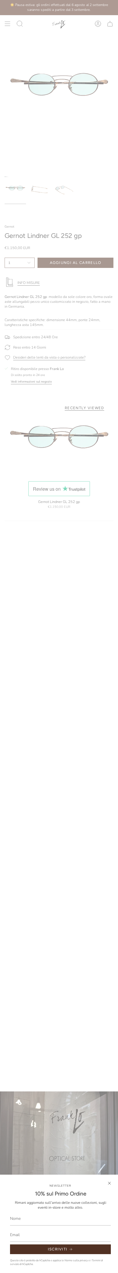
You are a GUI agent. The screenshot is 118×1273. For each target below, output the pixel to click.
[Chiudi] (109, 1183)
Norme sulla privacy (76, 1260)
